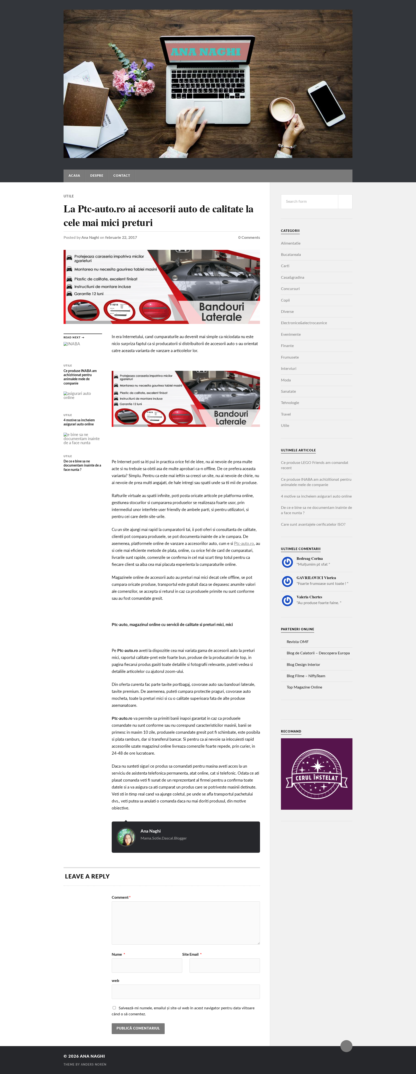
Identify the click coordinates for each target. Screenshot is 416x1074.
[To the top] (346, 1046)
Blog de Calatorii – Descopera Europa (318, 653)
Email (195, 954)
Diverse (287, 312)
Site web (150, 968)
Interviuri (288, 369)
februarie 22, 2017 (121, 238)
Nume (118, 954)
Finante (287, 346)
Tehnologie (290, 403)
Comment (121, 897)
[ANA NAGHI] (208, 156)
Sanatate (288, 391)
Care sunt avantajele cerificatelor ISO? (313, 524)
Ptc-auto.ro (244, 544)
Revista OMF (298, 642)
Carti (285, 266)
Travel (286, 414)
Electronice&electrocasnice (304, 323)
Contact (121, 175)
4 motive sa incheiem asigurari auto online (316, 496)
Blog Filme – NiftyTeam (306, 676)
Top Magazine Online (304, 687)
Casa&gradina (292, 277)
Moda (286, 380)
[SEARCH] (345, 201)
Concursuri (290, 289)
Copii (285, 300)
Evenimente (291, 334)
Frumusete (290, 357)
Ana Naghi (90, 238)
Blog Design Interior (303, 665)
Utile (69, 196)
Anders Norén (93, 1064)
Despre (96, 175)
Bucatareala (291, 255)
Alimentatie (290, 243)
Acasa (74, 175)
